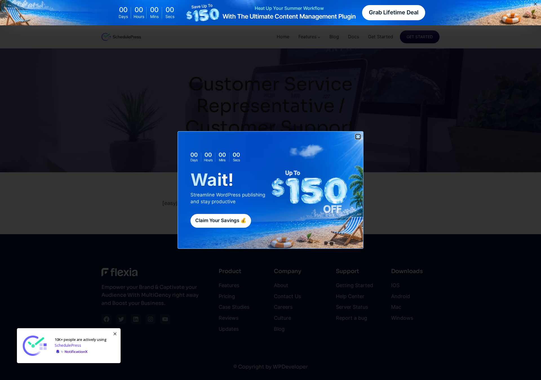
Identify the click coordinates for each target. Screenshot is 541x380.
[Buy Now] (69, 345)
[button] (358, 137)
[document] (270, 190)
